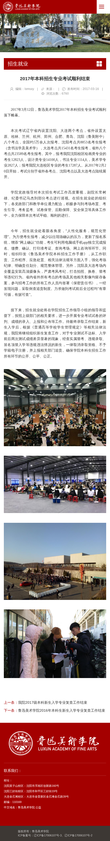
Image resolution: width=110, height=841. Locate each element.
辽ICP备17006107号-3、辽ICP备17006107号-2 (63, 835)
